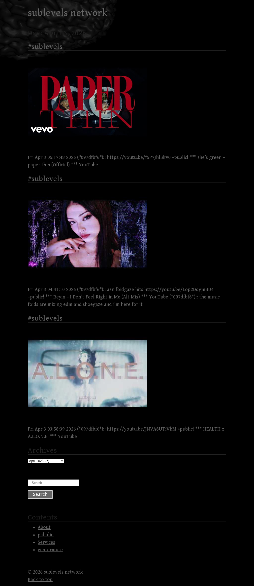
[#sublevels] (87, 145)
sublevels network (68, 13)
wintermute (50, 550)
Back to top (40, 580)
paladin (46, 535)
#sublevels (45, 46)
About (44, 527)
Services (46, 542)
